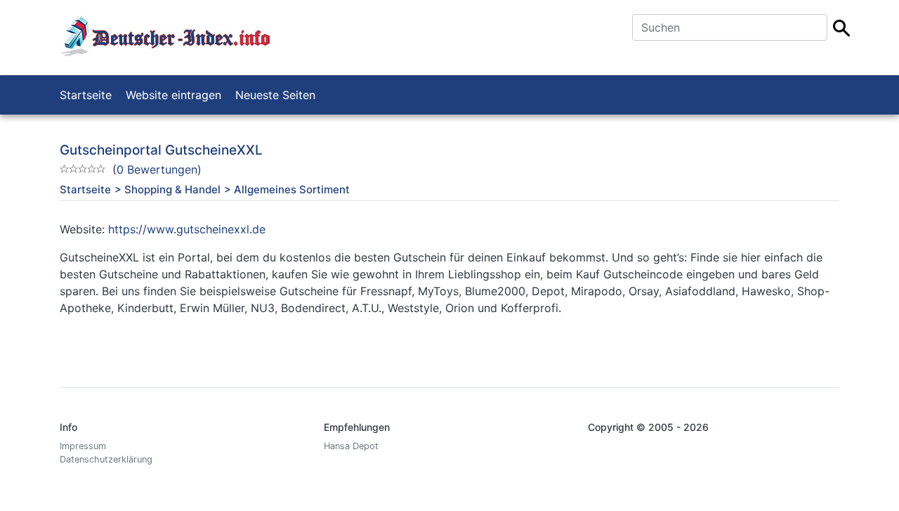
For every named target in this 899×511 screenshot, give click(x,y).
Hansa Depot (351, 446)
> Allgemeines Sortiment (287, 189)
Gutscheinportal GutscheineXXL (161, 150)
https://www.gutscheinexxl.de (186, 229)
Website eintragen (173, 95)
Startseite (86, 95)
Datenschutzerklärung (106, 459)
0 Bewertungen (157, 169)
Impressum (83, 446)
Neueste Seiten (275, 95)
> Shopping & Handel (167, 189)
